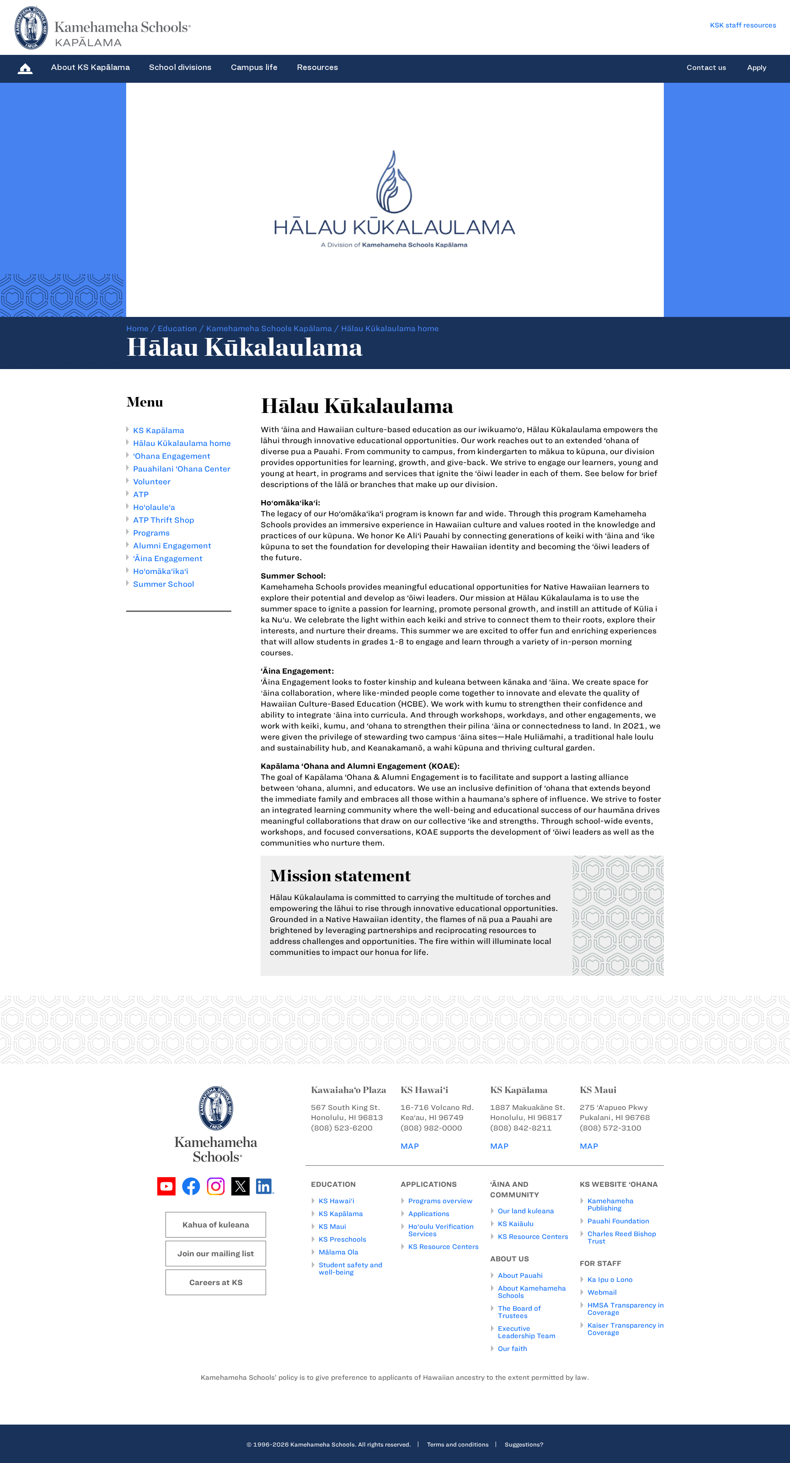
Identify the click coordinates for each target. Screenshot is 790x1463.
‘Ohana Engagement (171, 456)
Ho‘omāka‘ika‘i (160, 571)
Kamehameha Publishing (610, 1204)
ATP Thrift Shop (163, 520)
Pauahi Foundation (618, 1221)
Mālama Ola (338, 1252)
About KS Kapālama (90, 67)
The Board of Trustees (519, 1312)
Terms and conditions (458, 1444)
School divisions (180, 67)
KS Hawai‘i (336, 1201)
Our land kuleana (526, 1211)
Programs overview (440, 1201)
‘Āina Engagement (168, 558)
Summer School (163, 584)
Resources (317, 67)
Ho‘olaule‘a (154, 507)
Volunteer (152, 481)
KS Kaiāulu (516, 1223)
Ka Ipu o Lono (610, 1279)
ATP (141, 494)
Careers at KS (216, 1282)
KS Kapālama (158, 430)
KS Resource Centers (443, 1246)
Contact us (706, 68)
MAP (409, 1146)
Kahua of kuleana (215, 1225)
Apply (757, 68)
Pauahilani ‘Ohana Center (181, 469)
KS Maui (332, 1226)
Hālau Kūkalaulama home (182, 443)
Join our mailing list (215, 1253)
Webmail (602, 1292)
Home (137, 328)
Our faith (512, 1348)
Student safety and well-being (350, 1268)
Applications (428, 1213)
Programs (151, 533)
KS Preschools (342, 1239)
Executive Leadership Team (526, 1332)
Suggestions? (524, 1444)
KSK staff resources (743, 25)
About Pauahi (520, 1275)
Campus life (254, 67)
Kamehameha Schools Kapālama (269, 328)
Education (177, 328)
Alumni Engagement (172, 545)
